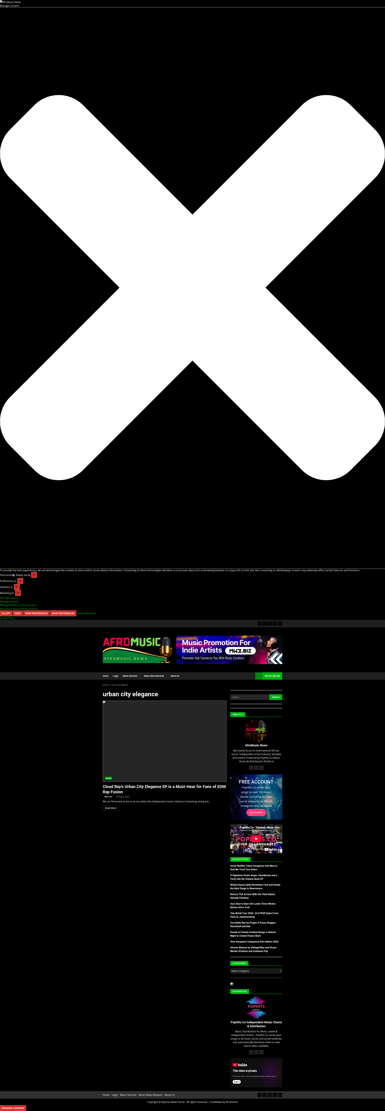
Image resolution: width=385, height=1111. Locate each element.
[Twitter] (264, 623)
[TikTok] (275, 623)
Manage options (9, 598)
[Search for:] (249, 697)
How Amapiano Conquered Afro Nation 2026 (254, 941)
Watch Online (272, 676)
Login (115, 676)
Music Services (130, 676)
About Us (175, 676)
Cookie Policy (7, 618)
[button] (192, 288)
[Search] (251, 676)
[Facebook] (259, 623)
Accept (6, 613)
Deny (17, 613)
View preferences (36, 613)
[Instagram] (270, 623)
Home (105, 676)
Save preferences (63, 613)
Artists (108, 778)
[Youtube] (280, 623)
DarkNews (216, 1102)
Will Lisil (108, 796)
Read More (110, 808)
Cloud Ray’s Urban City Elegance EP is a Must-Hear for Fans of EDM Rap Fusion (164, 741)
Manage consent (13, 1108)
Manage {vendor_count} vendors (18, 605)
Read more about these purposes (19, 608)
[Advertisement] (229, 649)
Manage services (9, 601)
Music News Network (154, 676)
